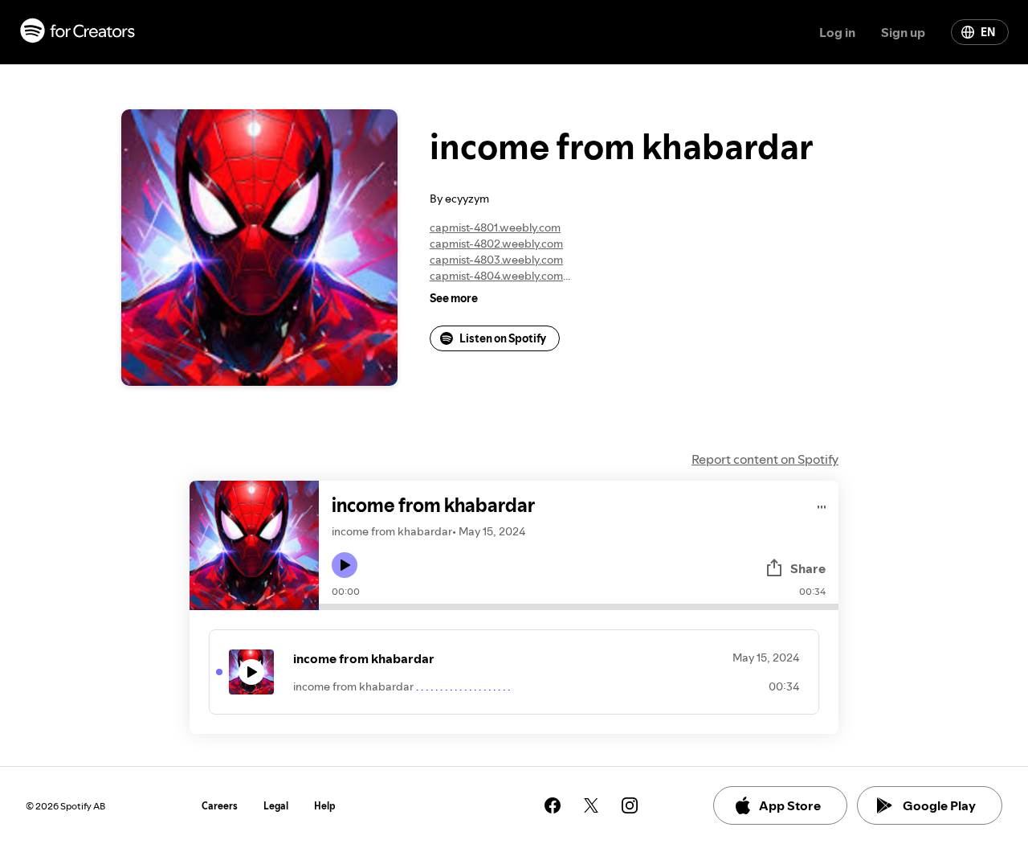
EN (988, 32)
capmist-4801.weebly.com (495, 227)
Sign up (903, 32)
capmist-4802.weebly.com (496, 244)
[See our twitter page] (591, 805)
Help (325, 806)
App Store (790, 805)
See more (454, 298)
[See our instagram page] (629, 805)
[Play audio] (822, 504)
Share (808, 568)
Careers (220, 806)
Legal (275, 806)
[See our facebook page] (552, 805)
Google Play (939, 805)
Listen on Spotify (502, 338)
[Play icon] (344, 565)
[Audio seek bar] (578, 607)
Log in (837, 32)
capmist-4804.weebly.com (496, 276)
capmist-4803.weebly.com (496, 260)
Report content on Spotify (764, 459)
